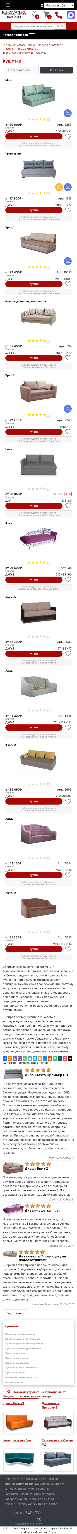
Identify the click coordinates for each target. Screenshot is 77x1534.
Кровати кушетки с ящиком (20, 1334)
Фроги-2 (10, 744)
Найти (60, 26)
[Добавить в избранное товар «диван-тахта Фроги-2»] (68, 801)
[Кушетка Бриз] (38, 95)
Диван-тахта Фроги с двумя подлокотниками (42, 1258)
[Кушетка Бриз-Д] (38, 243)
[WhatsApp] (25, 1058)
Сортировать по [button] (19, 70)
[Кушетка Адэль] (38, 834)
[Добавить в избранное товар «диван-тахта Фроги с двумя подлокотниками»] (68, 357)
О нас (42, 1479)
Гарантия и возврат (19, 1494)
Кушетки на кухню (15, 1353)
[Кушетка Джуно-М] (38, 613)
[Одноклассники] (10, 1058)
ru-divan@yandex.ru (27, 1504)
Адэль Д (10, 892)
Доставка (30, 1479)
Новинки (44, 1489)
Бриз (8, 79)
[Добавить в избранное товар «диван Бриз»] (68, 136)
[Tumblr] (15, 1058)
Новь (8, 449)
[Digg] (70, 1058)
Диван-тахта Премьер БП (46, 1075)
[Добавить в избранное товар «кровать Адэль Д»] (68, 949)
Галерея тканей (16, 1499)
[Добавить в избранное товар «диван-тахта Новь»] (68, 505)
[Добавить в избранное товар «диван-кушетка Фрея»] (68, 579)
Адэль (9, 818)
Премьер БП (13, 153)
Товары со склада (41, 1499)
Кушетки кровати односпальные (23, 1348)
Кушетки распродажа (17, 1363)
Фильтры (56, 70)
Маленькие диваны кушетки (20, 1377)
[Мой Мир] (45, 1058)
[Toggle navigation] (8, 5)
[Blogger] (40, 1058)
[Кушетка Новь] (38, 465)
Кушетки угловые (15, 1372)
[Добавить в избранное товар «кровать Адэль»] (68, 875)
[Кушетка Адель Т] (38, 686)
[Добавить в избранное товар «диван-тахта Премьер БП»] (68, 210)
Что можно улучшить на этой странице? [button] (39, 1392)
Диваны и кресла (52, 1484)
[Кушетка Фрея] (38, 539)
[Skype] (35, 1058)
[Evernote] (55, 1058)
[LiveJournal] (60, 1058)
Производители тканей (22, 1484)
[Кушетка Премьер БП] (38, 169)
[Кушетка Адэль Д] (38, 908)
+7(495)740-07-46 (59, 15)
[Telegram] (30, 1058)
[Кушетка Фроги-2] (38, 760)
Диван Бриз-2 (36, 1168)
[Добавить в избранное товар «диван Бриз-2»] (68, 431)
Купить (34, 136)
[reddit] (50, 1058)
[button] (18, 35)
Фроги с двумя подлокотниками (25, 301)
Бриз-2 (9, 375)
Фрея (8, 523)
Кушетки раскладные (17, 1358)
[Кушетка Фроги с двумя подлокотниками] (38, 317)
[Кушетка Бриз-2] (38, 391)
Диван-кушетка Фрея (43, 1210)
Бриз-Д (9, 227)
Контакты (30, 1489)
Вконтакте (49, 1504)
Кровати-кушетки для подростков (24, 1343)
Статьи (53, 1479)
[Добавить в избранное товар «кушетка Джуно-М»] (68, 653)
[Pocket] (65, 1058)
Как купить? (13, 1479)
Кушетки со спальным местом (21, 1367)
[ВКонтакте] (5, 1058)
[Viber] (20, 1058)
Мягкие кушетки (14, 1382)
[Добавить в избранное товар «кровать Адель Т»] (68, 727)
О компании (13, 1489)
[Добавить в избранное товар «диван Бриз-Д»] (68, 284)
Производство (44, 1494)
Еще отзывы (14, 1313)
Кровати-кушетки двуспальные (22, 1339)
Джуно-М (10, 597)
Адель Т (10, 670)
